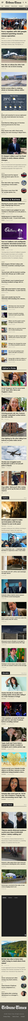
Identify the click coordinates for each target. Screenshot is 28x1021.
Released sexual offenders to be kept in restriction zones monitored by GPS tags (13, 641)
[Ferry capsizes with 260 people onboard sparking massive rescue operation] (14, 21)
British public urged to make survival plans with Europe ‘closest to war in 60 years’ (11, 522)
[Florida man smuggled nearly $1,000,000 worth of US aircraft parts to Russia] (14, 453)
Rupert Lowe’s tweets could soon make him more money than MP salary (13, 618)
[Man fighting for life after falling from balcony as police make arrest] (14, 430)
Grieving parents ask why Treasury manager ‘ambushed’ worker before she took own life (13, 415)
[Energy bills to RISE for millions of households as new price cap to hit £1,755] (4, 360)
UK (2, 6)
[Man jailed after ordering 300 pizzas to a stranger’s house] (24, 993)
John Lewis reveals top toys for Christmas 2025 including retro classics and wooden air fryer (13, 298)
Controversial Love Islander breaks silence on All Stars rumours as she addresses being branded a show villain (13, 771)
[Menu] (2, 2)
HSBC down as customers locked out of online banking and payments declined (17, 330)
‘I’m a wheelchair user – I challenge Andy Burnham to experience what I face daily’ (13, 549)
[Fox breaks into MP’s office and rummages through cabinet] (14, 563)
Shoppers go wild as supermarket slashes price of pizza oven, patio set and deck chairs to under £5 (17, 337)
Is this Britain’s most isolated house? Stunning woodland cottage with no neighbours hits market (12, 282)
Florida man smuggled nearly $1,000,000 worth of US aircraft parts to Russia (12, 463)
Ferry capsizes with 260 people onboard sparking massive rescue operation (13, 33)
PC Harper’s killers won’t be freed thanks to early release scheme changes (13, 158)
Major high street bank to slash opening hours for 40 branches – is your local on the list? (13, 290)
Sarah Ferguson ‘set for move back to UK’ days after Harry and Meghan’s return (13, 390)
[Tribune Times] (13, 2)
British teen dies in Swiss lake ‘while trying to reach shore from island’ (13, 961)
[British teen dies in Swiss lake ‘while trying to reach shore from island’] (14, 949)
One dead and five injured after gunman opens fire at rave (9, 176)
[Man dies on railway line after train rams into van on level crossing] (14, 56)
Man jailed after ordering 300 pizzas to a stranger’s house (9, 995)
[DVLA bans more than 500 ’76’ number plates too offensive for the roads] (24, 190)
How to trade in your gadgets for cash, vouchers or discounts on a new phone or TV (13, 211)
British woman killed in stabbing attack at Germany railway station (12, 89)
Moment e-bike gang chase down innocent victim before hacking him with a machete (13, 863)
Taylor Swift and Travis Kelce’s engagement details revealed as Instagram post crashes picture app (13, 745)
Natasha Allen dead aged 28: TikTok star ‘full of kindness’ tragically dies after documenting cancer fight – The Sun (13, 796)
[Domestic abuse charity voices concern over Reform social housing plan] (14, 586)
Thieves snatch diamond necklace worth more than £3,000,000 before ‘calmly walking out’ (13, 832)
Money (21, 6)
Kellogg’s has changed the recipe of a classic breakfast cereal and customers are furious (17, 345)
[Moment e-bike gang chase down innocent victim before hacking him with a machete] (14, 854)
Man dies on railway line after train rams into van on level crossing (12, 65)
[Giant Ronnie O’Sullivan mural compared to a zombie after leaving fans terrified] (24, 985)
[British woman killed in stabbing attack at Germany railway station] (14, 79)
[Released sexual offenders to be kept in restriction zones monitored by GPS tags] (14, 632)
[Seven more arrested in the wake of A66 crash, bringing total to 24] (14, 876)
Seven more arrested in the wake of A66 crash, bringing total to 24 (13, 886)
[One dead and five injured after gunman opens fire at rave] (24, 175)
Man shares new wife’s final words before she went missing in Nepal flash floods (13, 132)
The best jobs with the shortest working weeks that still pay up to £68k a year (13, 273)
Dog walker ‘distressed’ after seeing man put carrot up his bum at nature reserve (13, 489)
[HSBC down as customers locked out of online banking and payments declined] (4, 330)
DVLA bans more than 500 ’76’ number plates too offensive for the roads (9, 192)
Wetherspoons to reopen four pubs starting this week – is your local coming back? (13, 218)
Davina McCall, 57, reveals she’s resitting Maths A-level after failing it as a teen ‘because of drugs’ (13, 694)
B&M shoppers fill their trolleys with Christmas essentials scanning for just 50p (12, 265)
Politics (14, 6)
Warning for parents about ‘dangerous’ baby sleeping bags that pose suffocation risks (13, 205)
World (7, 6)
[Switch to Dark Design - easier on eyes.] (23, 2)
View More (24, 673)
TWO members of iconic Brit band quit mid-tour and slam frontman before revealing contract (12, 720)
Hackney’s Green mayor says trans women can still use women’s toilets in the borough (13, 664)
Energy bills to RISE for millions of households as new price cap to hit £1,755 (17, 360)
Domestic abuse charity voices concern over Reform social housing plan (12, 595)
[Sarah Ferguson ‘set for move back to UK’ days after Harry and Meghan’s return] (14, 379)
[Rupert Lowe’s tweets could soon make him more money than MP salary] (14, 609)
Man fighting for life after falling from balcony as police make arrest (14, 439)
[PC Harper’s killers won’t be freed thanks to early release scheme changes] (14, 146)
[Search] (26, 2)
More (25, 199)
